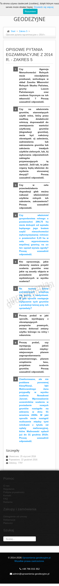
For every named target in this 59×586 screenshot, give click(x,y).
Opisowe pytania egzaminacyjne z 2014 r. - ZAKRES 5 (29, 54)
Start (13, 31)
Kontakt (7, 495)
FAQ (5, 498)
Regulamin (8, 489)
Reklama (7, 502)
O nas (6, 485)
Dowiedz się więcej (43, 7)
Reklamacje (9, 519)
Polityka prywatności (13, 492)
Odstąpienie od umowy (15, 516)
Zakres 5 (23, 31)
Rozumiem (30, 11)
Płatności (8, 523)
